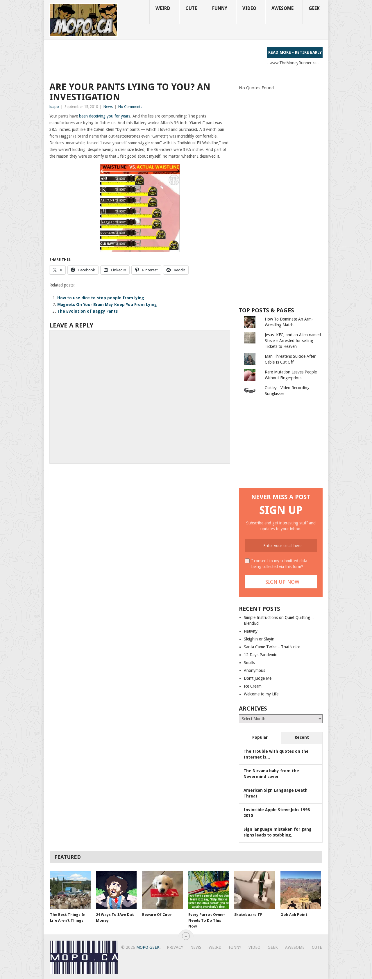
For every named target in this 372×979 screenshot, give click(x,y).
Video (249, 8)
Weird (162, 8)
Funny (219, 8)
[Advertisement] (155, 60)
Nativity (250, 631)
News (108, 106)
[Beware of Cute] (162, 890)
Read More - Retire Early (295, 52)
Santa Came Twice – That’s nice (272, 647)
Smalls (249, 662)
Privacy (175, 947)
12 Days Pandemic (260, 654)
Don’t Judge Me (257, 678)
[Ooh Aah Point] (300, 890)
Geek (314, 8)
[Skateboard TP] (254, 890)
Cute (191, 8)
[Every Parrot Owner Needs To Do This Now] (208, 890)
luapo (54, 106)
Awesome (282, 8)
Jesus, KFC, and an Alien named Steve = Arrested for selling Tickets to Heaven (293, 340)
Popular (260, 737)
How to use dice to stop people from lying (100, 298)
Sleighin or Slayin (259, 639)
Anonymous (254, 670)
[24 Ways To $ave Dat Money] (116, 890)
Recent (302, 737)
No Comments (130, 106)
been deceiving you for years (104, 116)
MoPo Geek (148, 947)
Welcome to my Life (261, 694)
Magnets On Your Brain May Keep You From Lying (107, 304)
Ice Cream (253, 686)
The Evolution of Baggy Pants (87, 311)
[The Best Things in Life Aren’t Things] (70, 890)
